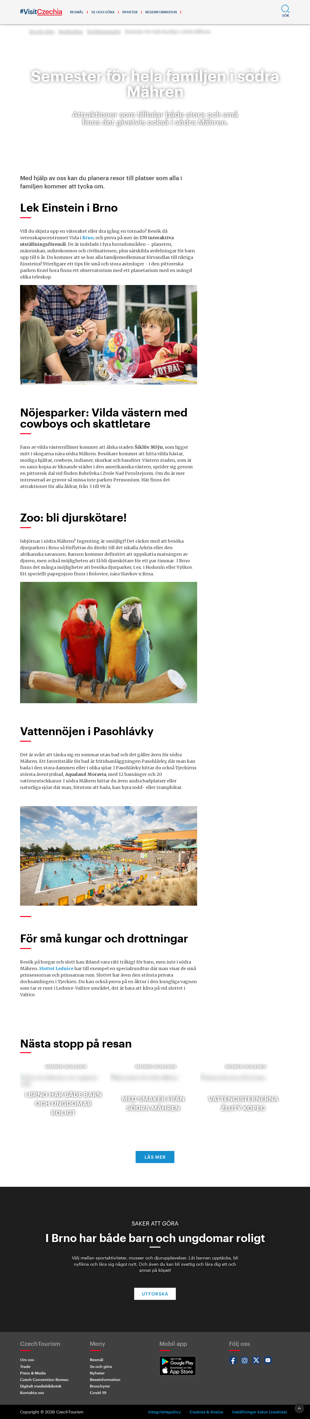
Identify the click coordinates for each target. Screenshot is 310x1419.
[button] (285, 12)
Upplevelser (70, 31)
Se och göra (103, 12)
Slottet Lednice (56, 968)
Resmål (77, 12)
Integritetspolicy (164, 1411)
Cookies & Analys (206, 1411)
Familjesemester (104, 31)
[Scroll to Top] (299, 1408)
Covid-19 (98, 1392)
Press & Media (33, 1373)
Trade (25, 1366)
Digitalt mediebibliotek (41, 1386)
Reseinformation (161, 12)
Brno (87, 237)
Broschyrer (100, 1386)
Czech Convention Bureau (44, 1379)
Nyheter (130, 12)
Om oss (27, 1359)
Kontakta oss (32, 1392)
